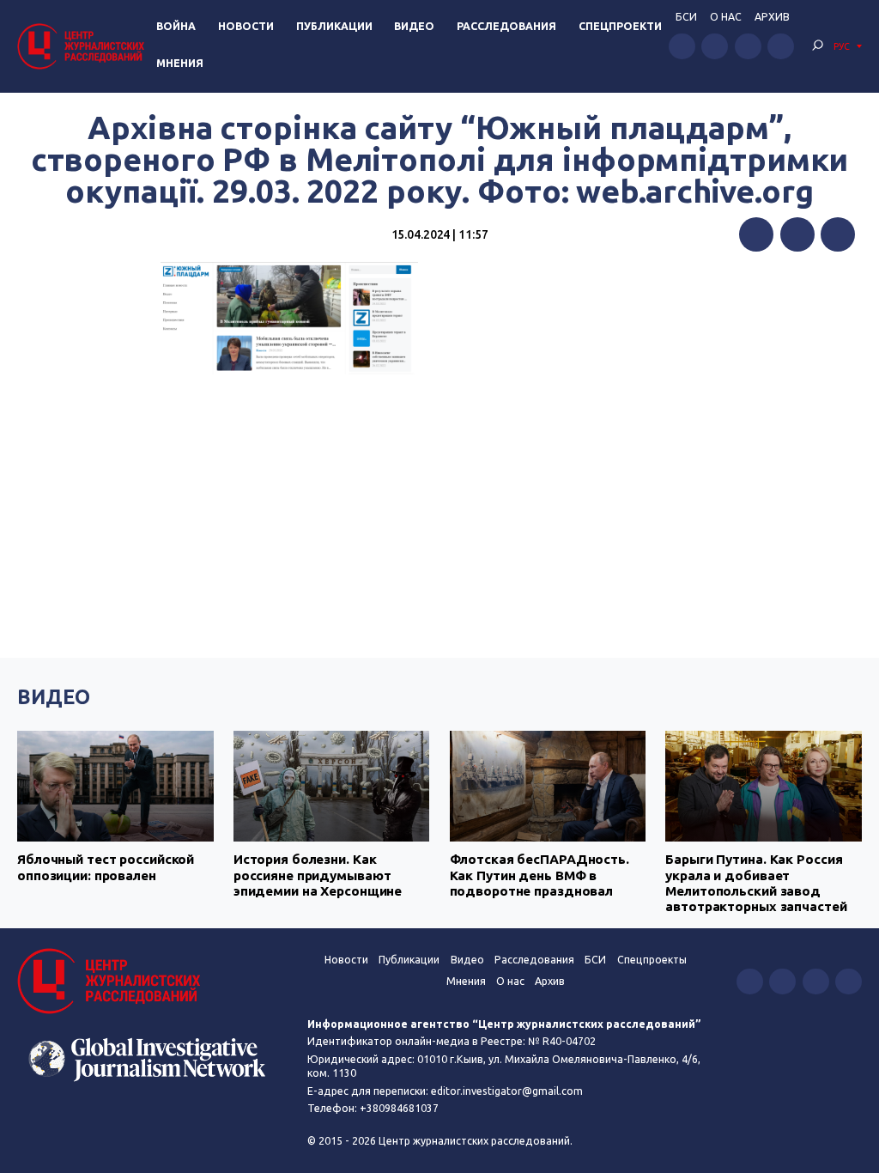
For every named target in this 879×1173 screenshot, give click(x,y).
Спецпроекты (652, 959)
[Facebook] (756, 234)
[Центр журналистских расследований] (83, 46)
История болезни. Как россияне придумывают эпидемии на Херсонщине (317, 875)
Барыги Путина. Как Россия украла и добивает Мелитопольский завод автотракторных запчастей (755, 883)
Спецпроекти (620, 26)
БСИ (686, 16)
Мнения (179, 63)
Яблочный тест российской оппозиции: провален (105, 867)
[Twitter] (797, 234)
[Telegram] (838, 234)
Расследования (506, 26)
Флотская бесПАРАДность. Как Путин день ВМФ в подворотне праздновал (539, 875)
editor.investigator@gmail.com (507, 1091)
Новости (246, 26)
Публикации (334, 26)
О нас (726, 16)
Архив (772, 16)
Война (176, 26)
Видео (414, 26)
